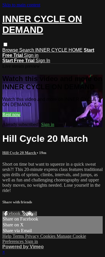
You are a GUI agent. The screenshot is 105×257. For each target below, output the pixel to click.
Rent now (11, 114)
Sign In (43, 60)
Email (31, 213)
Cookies (48, 236)
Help (7, 236)
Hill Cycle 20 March (19, 153)
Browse (10, 50)
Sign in (31, 55)
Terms (19, 236)
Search (27, 50)
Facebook (12, 213)
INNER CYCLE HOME (59, 50)
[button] (5, 44)
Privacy (32, 236)
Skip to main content (21, 4)
